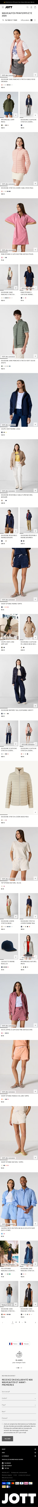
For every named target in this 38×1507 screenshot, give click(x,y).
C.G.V (15, 1475)
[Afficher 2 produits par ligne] (31, 20)
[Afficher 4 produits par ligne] (35, 20)
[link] (13, 1322)
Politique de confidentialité (19, 1472)
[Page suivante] (35, 1322)
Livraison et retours (24, 1475)
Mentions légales (7, 1475)
